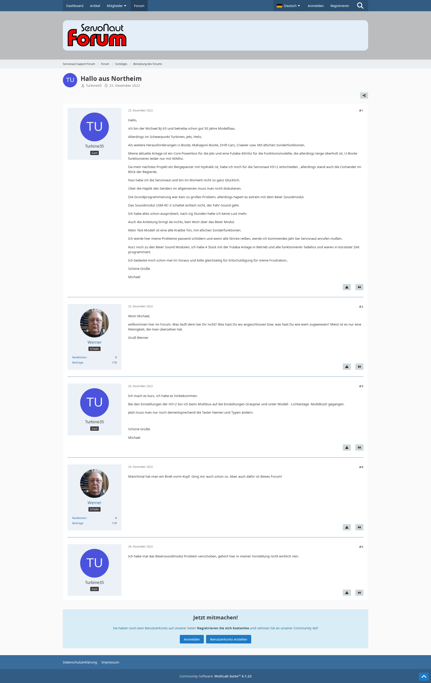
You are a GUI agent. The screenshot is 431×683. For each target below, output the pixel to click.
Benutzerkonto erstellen (228, 639)
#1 (361, 110)
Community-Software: (216, 676)
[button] (288, 5)
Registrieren (339, 5)
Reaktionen (79, 357)
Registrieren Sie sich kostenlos (223, 628)
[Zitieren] (359, 287)
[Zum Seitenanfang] (424, 677)
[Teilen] (364, 95)
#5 (361, 546)
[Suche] (360, 5)
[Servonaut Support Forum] (215, 35)
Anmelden (316, 5)
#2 (361, 306)
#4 (361, 467)
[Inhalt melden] (347, 287)
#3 (361, 386)
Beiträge (77, 362)
